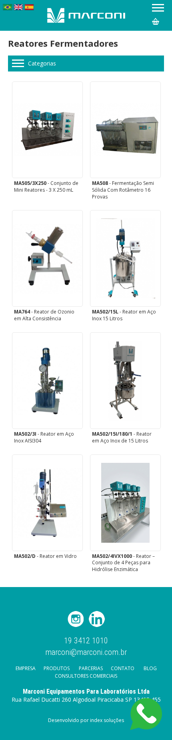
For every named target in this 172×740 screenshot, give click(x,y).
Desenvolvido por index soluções (86, 720)
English (18, 7)
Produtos (57, 668)
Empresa (26, 668)
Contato (122, 668)
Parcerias (91, 668)
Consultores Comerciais (86, 676)
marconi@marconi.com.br (86, 651)
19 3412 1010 (86, 641)
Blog (150, 668)
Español (29, 7)
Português (7, 7)
